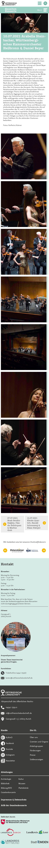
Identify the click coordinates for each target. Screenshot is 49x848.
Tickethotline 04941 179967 (16, 673)
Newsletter (10, 761)
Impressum (6, 799)
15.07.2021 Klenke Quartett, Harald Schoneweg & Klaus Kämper (34, 523)
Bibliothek (5, 783)
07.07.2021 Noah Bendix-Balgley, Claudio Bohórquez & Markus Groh (14, 524)
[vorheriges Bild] (5, 550)
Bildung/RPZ (6, 788)
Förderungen (35, 750)
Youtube (9, 749)
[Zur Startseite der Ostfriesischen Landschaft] (9, 3)
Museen (21, 783)
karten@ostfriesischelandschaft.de (19, 678)
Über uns (34, 737)
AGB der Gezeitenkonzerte (14, 805)
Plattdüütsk (23, 788)
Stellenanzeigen (36, 759)
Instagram (10, 755)
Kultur (21, 779)
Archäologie (6, 779)
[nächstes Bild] (44, 550)
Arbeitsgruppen (36, 746)
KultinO (9, 737)
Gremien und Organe (39, 742)
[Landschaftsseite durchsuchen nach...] (45, 3)
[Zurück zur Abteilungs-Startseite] (14, 10)
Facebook (10, 743)
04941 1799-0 (11, 707)
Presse (32, 755)
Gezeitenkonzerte (8, 792)
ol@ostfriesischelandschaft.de (19, 713)
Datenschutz (20, 799)
